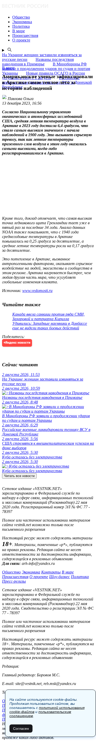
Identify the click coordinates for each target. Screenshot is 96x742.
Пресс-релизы (14, 581)
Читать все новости (19, 476)
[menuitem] (53, 17)
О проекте (38, 577)
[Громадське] (48, 6)
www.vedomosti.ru (37, 290)
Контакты (51, 572)
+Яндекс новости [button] (17, 343)
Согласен (21, 728)
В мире (68, 572)
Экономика (31, 572)
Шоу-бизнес (59, 577)
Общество (11, 572)
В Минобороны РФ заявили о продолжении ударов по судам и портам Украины (46, 68)
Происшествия (15, 577)
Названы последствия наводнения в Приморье (38, 61)
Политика (80, 577)
